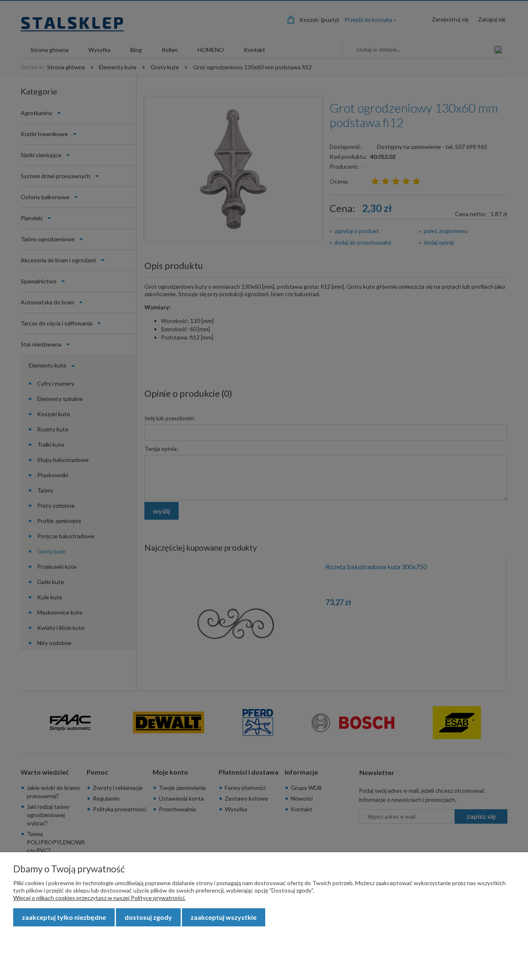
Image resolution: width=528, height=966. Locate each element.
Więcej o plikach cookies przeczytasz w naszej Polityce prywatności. (99, 897)
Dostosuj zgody (148, 917)
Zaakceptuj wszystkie (224, 917)
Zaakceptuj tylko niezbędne (64, 917)
